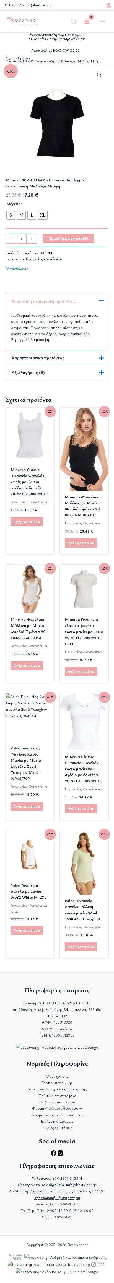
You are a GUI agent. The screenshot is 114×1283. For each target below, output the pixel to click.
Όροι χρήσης (57, 1076)
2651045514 (12, 5)
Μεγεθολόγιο (17, 268)
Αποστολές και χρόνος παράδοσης (57, 1088)
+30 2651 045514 (67, 1178)
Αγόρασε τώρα (26, 521)
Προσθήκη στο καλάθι (68, 238)
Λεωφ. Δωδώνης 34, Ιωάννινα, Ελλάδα (67, 1009)
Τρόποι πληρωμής (57, 1082)
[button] (99, 75)
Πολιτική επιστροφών (57, 1095)
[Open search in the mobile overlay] (74, 21)
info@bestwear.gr (38, 5)
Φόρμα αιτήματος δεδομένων (57, 1108)
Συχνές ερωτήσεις (57, 1127)
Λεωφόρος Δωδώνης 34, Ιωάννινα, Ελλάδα (67, 1191)
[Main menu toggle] (102, 21)
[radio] (11, 215)
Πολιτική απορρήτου (57, 1101)
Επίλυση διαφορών (57, 1121)
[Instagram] (60, 1154)
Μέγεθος (14, 203)
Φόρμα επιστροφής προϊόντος (57, 1114)
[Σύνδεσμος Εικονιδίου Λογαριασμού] (108, 5)
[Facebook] (54, 1154)
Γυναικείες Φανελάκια (44, 258)
